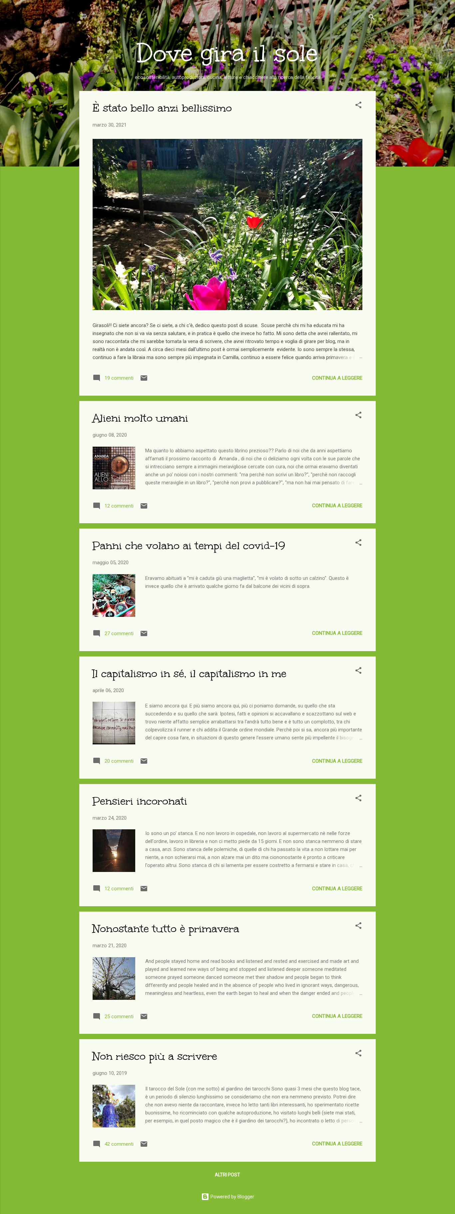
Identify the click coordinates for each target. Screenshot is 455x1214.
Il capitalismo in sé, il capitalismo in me (189, 673)
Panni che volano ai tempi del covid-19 (189, 546)
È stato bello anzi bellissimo (162, 108)
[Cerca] (372, 18)
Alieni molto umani (140, 418)
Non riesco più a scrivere (155, 1056)
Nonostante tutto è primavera (166, 929)
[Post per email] (144, 380)
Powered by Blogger (231, 1197)
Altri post (227, 1174)
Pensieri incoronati (140, 801)
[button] (358, 106)
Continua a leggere (337, 378)
